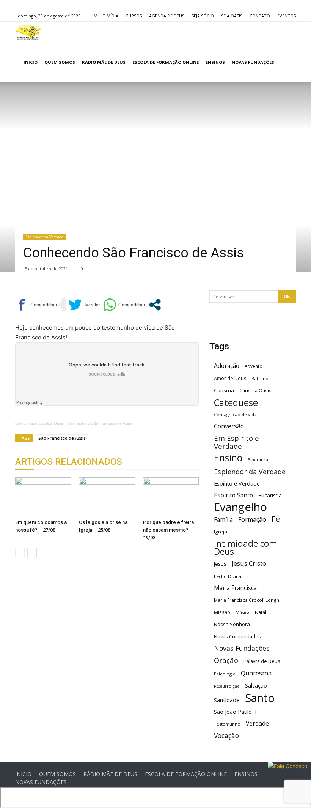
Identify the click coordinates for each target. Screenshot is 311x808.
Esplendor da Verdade (44, 237)
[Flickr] (33, 5)
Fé (276, 519)
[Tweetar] (84, 304)
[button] (287, 62)
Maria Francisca (235, 588)
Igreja (220, 531)
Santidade (227, 700)
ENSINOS (215, 62)
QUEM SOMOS (59, 62)
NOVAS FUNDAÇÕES (253, 62)
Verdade (257, 724)
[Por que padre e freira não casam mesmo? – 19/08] (171, 496)
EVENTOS (286, 16)
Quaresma (256, 673)
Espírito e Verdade (237, 483)
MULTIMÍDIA (106, 16)
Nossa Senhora (232, 624)
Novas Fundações (242, 648)
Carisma (224, 390)
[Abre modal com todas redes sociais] (155, 304)
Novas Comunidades (237, 636)
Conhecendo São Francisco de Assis (99, 423)
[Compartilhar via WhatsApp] (124, 304)
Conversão (229, 426)
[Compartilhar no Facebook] (36, 304)
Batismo (260, 378)
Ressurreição (227, 686)
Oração (226, 660)
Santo (260, 698)
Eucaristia (270, 495)
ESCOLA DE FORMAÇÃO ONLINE (165, 62)
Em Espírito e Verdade (236, 442)
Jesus (220, 563)
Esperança (258, 459)
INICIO (31, 62)
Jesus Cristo (249, 563)
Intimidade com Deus (245, 548)
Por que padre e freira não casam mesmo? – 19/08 (168, 529)
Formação (252, 520)
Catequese (236, 402)
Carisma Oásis (255, 390)
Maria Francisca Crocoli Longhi (247, 600)
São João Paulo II (235, 711)
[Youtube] (58, 5)
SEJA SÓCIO (203, 16)
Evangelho (240, 507)
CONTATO (260, 16)
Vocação (226, 736)
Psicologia (225, 674)
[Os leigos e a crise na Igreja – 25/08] (107, 496)
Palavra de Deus (261, 661)
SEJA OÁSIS (231, 16)
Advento (253, 366)
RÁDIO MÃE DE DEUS (104, 62)
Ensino (228, 458)
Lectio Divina (227, 576)
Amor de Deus (230, 378)
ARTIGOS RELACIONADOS (68, 461)
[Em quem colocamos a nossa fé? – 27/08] (43, 496)
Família (223, 520)
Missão (222, 612)
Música (243, 612)
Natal (260, 612)
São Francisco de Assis (62, 438)
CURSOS (134, 16)
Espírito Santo (233, 495)
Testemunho (227, 724)
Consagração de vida (235, 414)
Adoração (226, 366)
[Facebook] (21, 5)
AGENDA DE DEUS (166, 16)
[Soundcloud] (46, 5)
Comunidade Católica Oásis (39, 423)
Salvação (256, 685)
